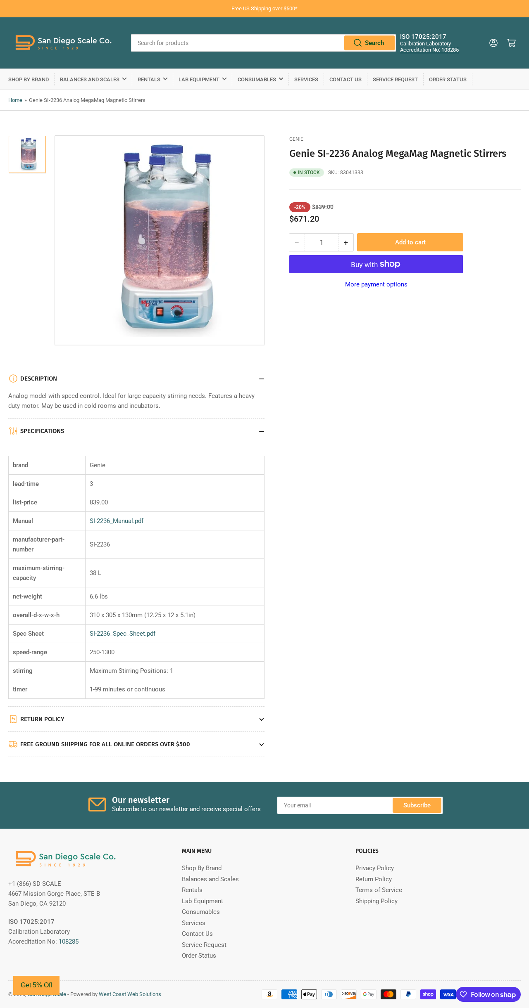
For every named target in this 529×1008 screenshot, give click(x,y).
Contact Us (345, 79)
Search (374, 43)
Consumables (257, 79)
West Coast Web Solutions (130, 994)
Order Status (448, 79)
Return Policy (373, 879)
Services (306, 79)
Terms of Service (378, 890)
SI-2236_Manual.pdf (116, 521)
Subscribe (417, 805)
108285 (69, 941)
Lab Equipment (199, 79)
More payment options (376, 284)
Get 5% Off (36, 985)
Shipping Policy (376, 901)
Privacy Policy (374, 868)
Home (15, 100)
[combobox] (263, 43)
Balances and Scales (89, 79)
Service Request (395, 79)
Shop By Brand (28, 79)
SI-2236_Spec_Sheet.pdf (122, 633)
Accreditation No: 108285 (429, 50)
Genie (296, 139)
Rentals (149, 79)
